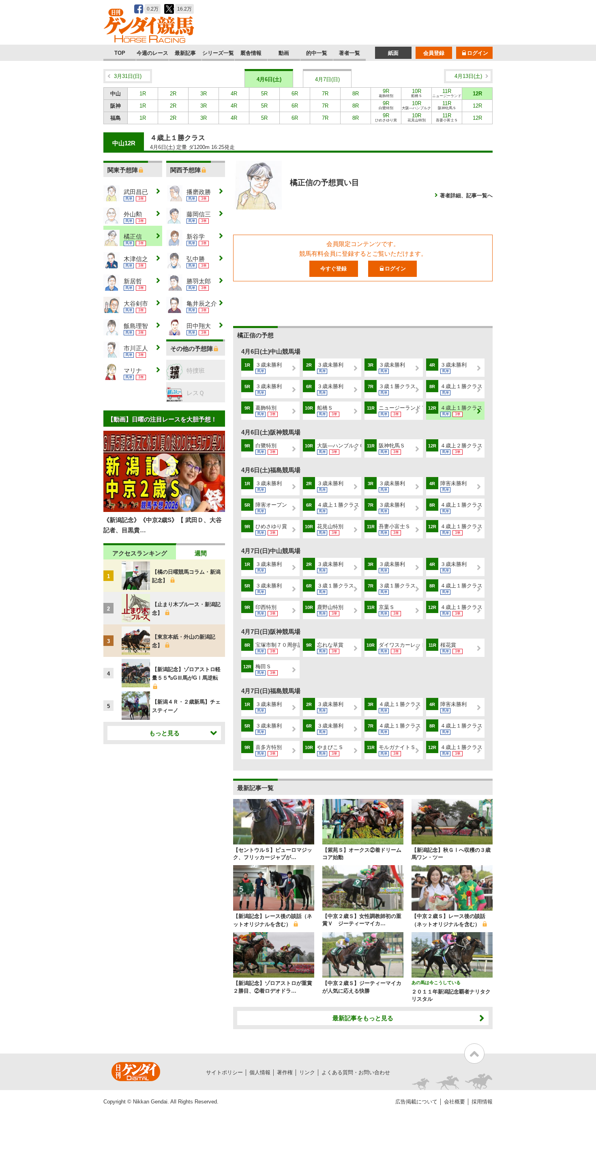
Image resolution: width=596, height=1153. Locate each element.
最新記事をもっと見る (362, 1018)
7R (325, 94)
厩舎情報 (251, 53)
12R (477, 94)
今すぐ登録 (333, 269)
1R (142, 94)
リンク (307, 1072)
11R (446, 93)
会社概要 (454, 1102)
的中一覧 (316, 53)
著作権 (285, 1072)
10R (416, 93)
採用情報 (482, 1102)
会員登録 (433, 53)
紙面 (393, 53)
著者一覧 (349, 53)
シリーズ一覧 (218, 53)
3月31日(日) (127, 76)
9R (386, 93)
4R (234, 94)
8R (355, 94)
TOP (119, 53)
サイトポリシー (224, 1072)
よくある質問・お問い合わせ (356, 1072)
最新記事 (185, 53)
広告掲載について (416, 1102)
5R (264, 94)
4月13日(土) (468, 76)
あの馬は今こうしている (436, 982)
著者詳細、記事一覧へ (466, 195)
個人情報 (259, 1072)
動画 (284, 53)
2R (173, 94)
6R (295, 94)
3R (203, 94)
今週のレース (152, 53)
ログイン (477, 53)
